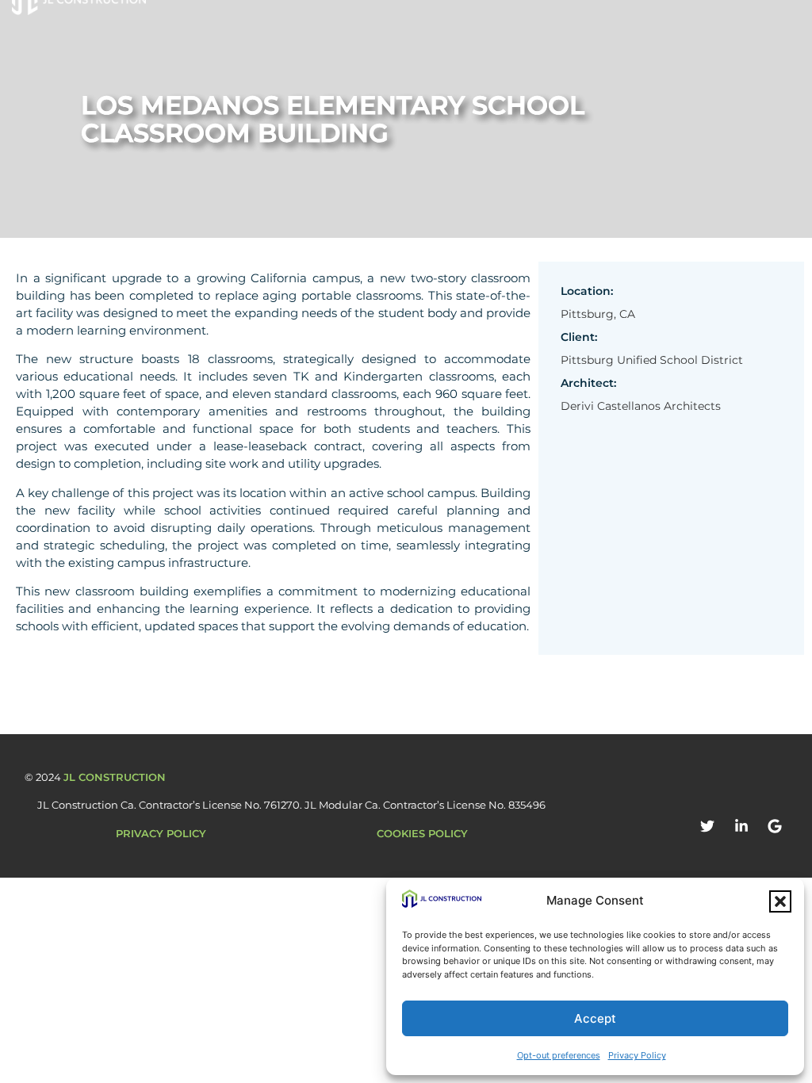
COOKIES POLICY (422, 833)
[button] (780, 901)
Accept (595, 1018)
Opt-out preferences (558, 1055)
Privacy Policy (637, 1055)
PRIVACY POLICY (161, 833)
